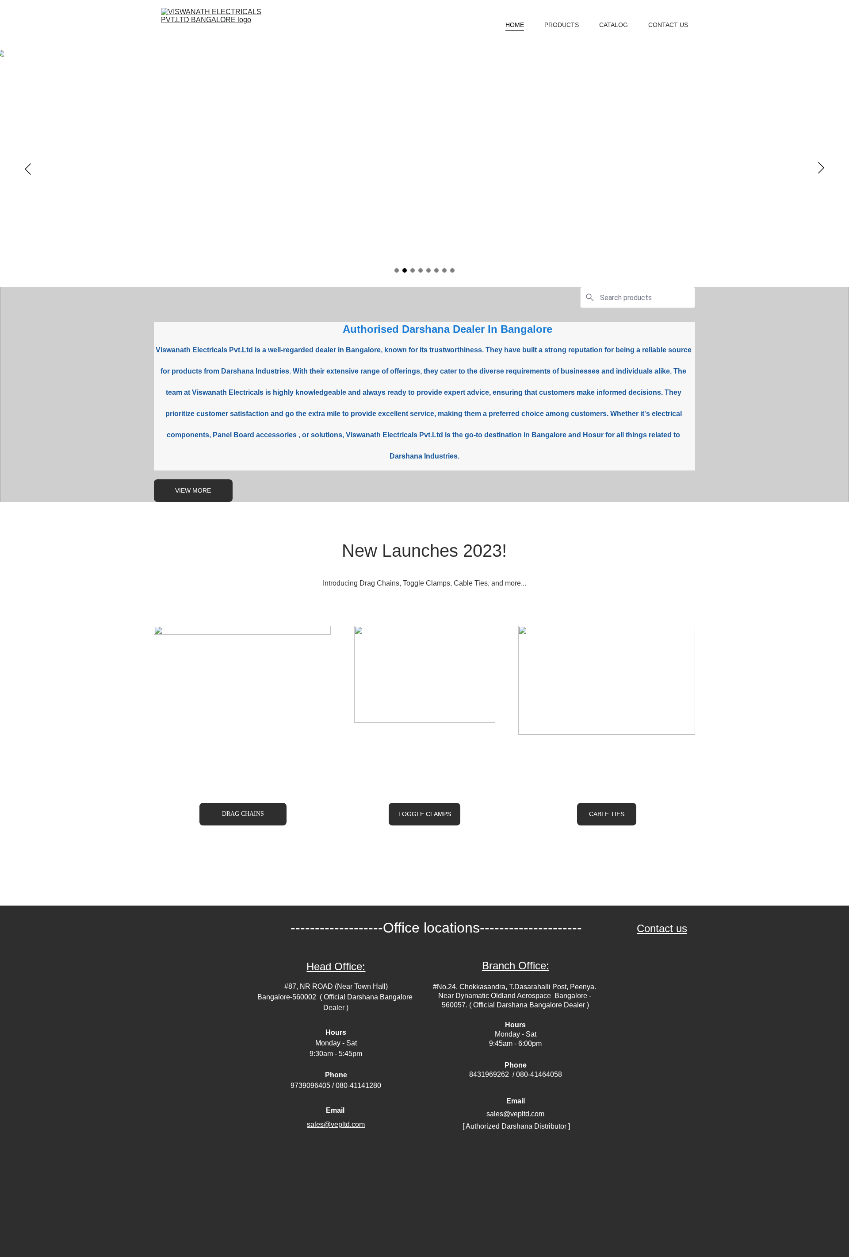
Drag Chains (243, 813)
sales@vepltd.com (515, 1114)
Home (514, 24)
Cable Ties (606, 813)
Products (561, 24)
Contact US (668, 24)
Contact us (662, 928)
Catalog (613, 24)
